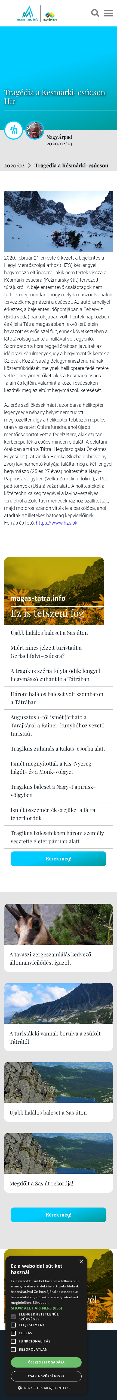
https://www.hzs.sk (56, 523)
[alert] (46, 1325)
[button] (46, 1387)
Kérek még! (58, 859)
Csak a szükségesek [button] (46, 1376)
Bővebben (40, 1302)
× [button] (81, 1262)
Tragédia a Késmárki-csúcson (71, 165)
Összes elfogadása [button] (46, 1362)
